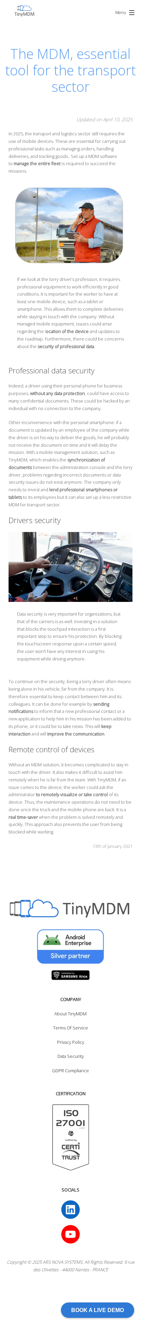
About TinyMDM (70, 1014)
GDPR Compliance (70, 1070)
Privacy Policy (70, 1042)
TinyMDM (106, 780)
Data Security (70, 1056)
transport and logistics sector (62, 134)
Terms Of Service (70, 1028)
